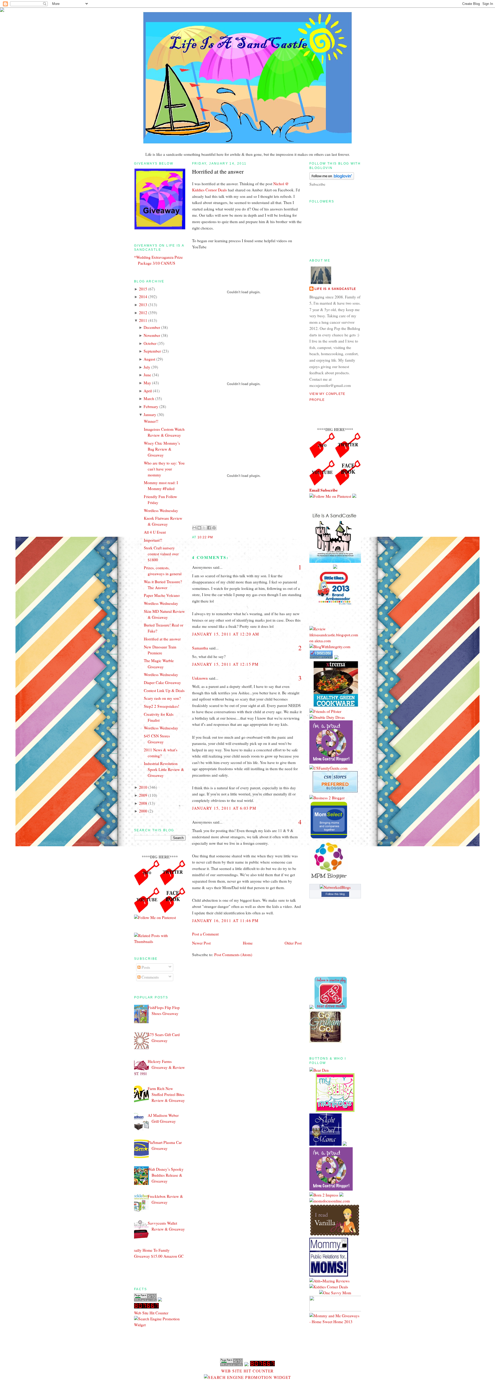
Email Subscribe (323, 490)
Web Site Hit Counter (151, 1312)
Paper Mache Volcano (162, 595)
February (151, 406)
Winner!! (151, 421)
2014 (143, 296)
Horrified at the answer (162, 638)
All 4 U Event (155, 532)
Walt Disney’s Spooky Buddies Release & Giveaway (166, 1175)
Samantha (200, 647)
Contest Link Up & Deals (164, 690)
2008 (143, 803)
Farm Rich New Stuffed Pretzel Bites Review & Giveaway (166, 1094)
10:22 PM (205, 537)
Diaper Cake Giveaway (162, 682)
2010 (143, 787)
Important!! (153, 540)
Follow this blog (335, 894)
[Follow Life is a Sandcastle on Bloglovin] (331, 178)
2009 (143, 795)
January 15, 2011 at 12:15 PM (225, 664)
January (150, 414)
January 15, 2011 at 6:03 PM (224, 808)
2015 (143, 288)
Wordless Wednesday (161, 510)
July (147, 367)
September (152, 351)
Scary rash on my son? (162, 698)
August (149, 359)
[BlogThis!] (199, 527)
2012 (143, 312)
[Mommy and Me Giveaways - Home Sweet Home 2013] (335, 1321)
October (150, 343)
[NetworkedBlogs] (335, 887)
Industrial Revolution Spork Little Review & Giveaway (164, 769)
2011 (143, 320)
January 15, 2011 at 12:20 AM (225, 634)
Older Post (293, 943)
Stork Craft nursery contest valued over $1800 (161, 553)
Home (248, 943)
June (147, 374)
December (152, 327)
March (149, 398)
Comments (150, 977)
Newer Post (201, 943)
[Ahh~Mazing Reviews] (329, 1280)
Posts (145, 967)
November (152, 335)
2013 (143, 304)
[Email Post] (214, 537)
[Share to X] (204, 527)
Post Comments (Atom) (233, 954)
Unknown (200, 678)
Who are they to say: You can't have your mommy (164, 468)
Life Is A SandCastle (335, 289)
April (148, 390)
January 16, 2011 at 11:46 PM (225, 920)
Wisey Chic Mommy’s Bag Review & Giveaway (162, 449)
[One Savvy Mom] (335, 1292)
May (147, 382)
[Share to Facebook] (209, 527)
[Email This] (194, 527)
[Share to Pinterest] (214, 527)
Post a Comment (205, 934)
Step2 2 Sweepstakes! (161, 706)
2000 (143, 810)
